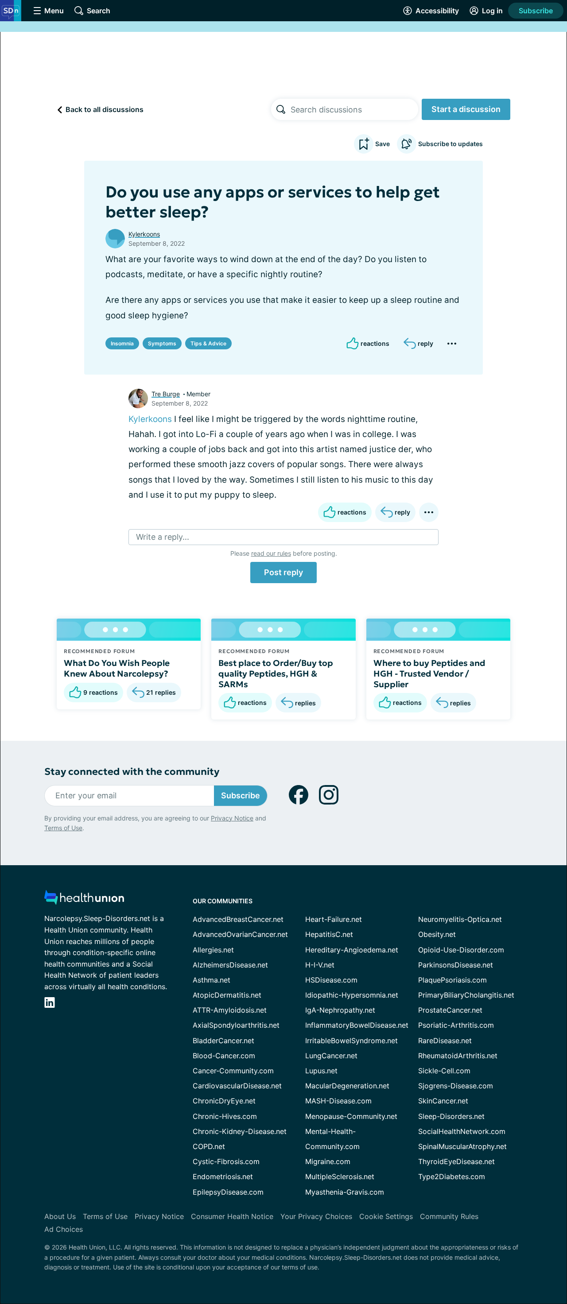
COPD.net (209, 1146)
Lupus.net (321, 1070)
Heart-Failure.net (333, 919)
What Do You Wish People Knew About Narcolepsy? (117, 668)
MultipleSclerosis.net (339, 1176)
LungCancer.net (331, 1055)
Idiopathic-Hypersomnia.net (351, 995)
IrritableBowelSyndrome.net (351, 1040)
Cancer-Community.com (233, 1070)
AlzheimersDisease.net (230, 964)
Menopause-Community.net (351, 1116)
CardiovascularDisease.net (237, 1085)
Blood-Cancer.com (224, 1055)
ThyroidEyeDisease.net (456, 1161)
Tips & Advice (208, 343)
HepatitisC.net (329, 934)
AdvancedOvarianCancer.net (240, 934)
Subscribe (536, 10)
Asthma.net (211, 979)
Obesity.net (437, 934)
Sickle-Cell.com (444, 1070)
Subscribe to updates (450, 143)
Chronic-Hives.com (225, 1116)
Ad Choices (63, 1229)
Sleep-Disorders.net (451, 1116)
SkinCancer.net (443, 1100)
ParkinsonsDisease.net (455, 964)
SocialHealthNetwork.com (461, 1131)
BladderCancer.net (223, 1040)
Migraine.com (327, 1161)
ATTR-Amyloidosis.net (230, 1010)
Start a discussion (466, 109)
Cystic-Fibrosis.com (226, 1161)
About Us (60, 1216)
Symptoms (162, 343)
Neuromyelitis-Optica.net (460, 919)
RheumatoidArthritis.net (457, 1055)
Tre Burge (165, 394)
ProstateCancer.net (450, 1010)
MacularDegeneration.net (347, 1085)
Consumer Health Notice (232, 1216)
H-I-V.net (319, 964)
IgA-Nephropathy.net (340, 1010)
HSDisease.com (331, 979)
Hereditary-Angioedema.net (351, 949)
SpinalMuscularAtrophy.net (462, 1146)
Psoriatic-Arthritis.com (456, 1025)
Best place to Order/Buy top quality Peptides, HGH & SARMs (275, 673)
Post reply (283, 572)
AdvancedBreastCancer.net (238, 919)
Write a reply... (162, 537)
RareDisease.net (445, 1040)
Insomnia (122, 343)
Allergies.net (213, 949)
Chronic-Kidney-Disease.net (240, 1131)
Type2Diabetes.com (451, 1176)
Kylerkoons (144, 234)
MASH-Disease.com (338, 1100)
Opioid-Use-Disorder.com (461, 949)
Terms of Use (63, 828)
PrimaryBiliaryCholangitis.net (466, 995)
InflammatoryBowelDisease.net (356, 1025)
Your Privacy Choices (316, 1216)
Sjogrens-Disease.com (455, 1085)
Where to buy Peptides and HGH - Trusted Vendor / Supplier (429, 673)
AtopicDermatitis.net (227, 995)
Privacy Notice (232, 818)
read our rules (271, 553)
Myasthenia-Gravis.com (344, 1192)
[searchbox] (354, 109)
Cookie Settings (386, 1216)
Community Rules (449, 1216)
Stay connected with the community (131, 772)
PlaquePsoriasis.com (452, 979)
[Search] (281, 109)
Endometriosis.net (223, 1176)
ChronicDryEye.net (224, 1100)
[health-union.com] (84, 900)
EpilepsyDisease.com (228, 1192)
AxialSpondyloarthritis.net (236, 1025)
